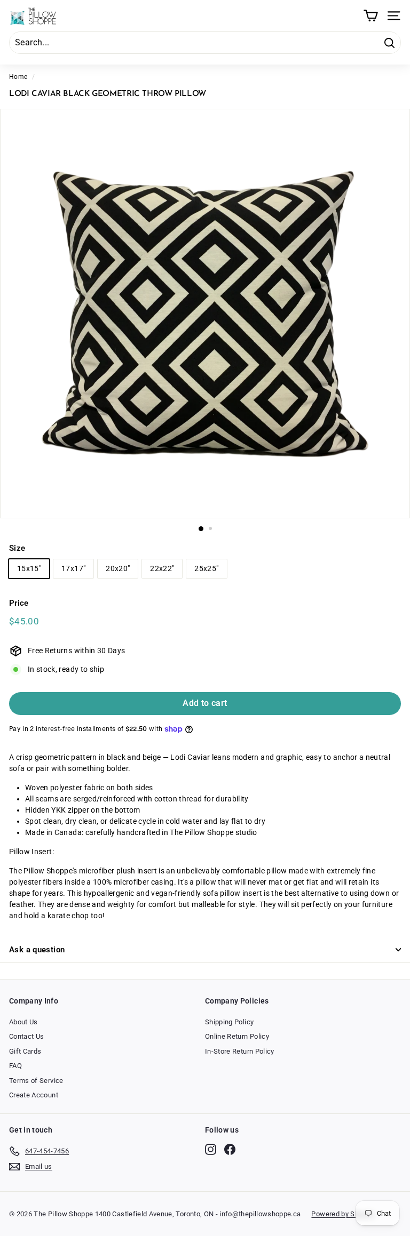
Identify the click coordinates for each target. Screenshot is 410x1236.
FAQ (15, 1066)
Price (19, 603)
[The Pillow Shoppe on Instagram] (210, 1149)
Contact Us (26, 1036)
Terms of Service (36, 1081)
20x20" (118, 568)
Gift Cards (25, 1051)
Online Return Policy (237, 1036)
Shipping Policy (229, 1022)
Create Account (33, 1095)
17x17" (73, 568)
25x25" (206, 568)
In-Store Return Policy (239, 1051)
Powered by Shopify (342, 1214)
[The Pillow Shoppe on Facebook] (229, 1149)
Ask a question (37, 949)
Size (17, 548)
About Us (23, 1022)
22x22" (162, 568)
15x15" (29, 568)
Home (18, 77)
